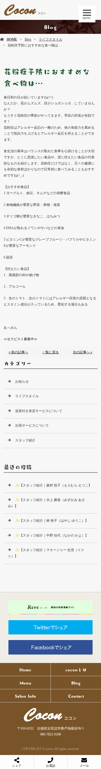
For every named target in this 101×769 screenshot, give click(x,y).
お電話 (50, 765)
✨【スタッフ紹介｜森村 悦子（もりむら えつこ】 (53, 485)
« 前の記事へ (18, 352)
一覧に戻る (50, 352)
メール (84, 765)
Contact (76, 696)
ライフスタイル (50, 39)
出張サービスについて (32, 425)
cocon (50, 714)
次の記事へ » (82, 352)
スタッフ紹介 (25, 440)
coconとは (76, 669)
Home (25, 669)
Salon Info (25, 696)
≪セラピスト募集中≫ (20, 339)
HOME (12, 39)
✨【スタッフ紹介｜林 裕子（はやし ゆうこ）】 (51, 521)
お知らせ (22, 382)
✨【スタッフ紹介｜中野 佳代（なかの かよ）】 (51, 535)
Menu (25, 682)
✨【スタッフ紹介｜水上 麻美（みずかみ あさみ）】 (46, 503)
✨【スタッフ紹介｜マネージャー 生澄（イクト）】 (46, 553)
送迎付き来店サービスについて (38, 411)
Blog (28, 39)
